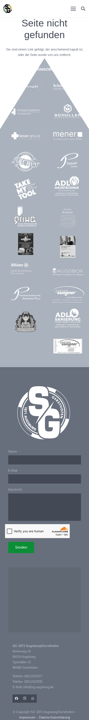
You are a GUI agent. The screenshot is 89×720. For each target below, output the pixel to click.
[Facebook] (17, 698)
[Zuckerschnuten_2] (25, 321)
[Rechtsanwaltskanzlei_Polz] (25, 293)
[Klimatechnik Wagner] (67, 346)
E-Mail (12, 470)
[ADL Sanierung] (67, 318)
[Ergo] (67, 247)
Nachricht (15, 489)
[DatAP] (67, 160)
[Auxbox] (67, 271)
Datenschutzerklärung (54, 717)
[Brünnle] (67, 219)
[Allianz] (25, 268)
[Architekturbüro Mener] (67, 136)
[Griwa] (25, 216)
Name (12, 451)
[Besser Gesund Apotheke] (25, 136)
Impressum (27, 717)
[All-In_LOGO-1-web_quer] (25, 162)
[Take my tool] (25, 189)
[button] (73, 8)
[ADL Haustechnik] (67, 186)
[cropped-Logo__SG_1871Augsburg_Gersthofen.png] (7, 8)
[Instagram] (25, 698)
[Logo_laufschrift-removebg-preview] (67, 295)
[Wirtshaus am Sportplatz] (25, 244)
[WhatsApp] (33, 698)
